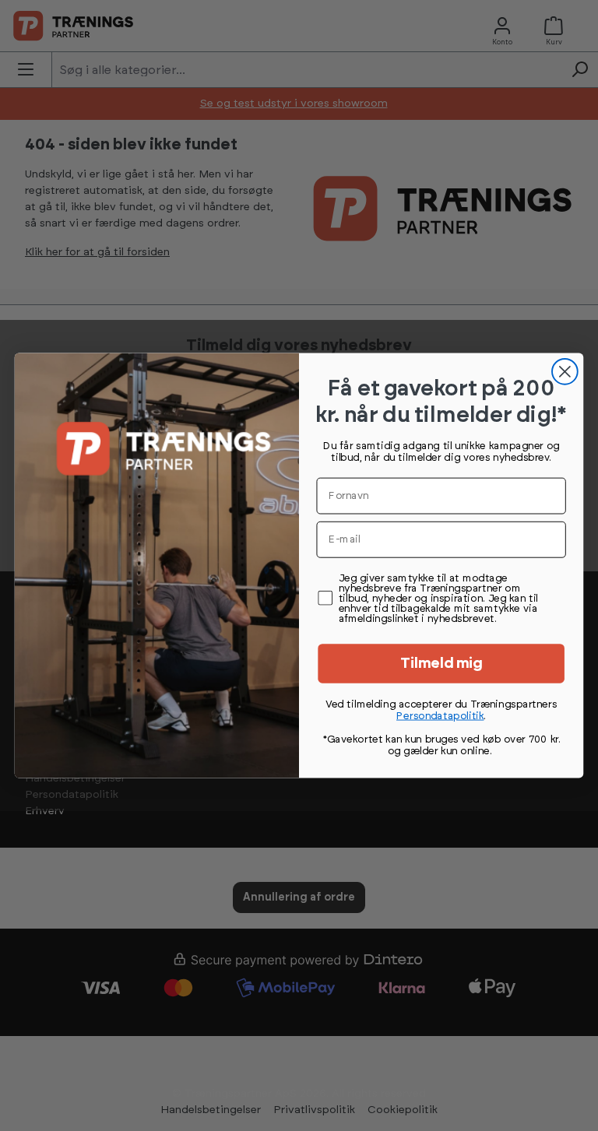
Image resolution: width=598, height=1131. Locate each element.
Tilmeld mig (441, 663)
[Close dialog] (565, 372)
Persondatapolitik (440, 716)
